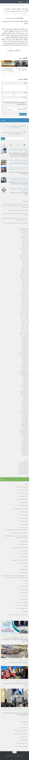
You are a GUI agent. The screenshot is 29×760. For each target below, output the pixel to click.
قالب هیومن (8, 755)
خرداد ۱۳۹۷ (25, 390)
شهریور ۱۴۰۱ (25, 307)
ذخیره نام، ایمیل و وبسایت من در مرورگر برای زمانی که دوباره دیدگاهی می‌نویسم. (15, 103)
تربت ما (21, 1)
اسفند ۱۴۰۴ (25, 239)
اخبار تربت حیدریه (23, 740)
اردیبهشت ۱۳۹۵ (24, 430)
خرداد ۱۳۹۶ (25, 409)
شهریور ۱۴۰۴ (25, 248)
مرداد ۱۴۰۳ (25, 269)
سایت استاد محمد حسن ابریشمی (20, 733)
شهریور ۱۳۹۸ (25, 365)
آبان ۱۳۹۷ (26, 382)
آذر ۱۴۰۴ (26, 243)
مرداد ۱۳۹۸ (25, 367)
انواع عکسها (24, 569)
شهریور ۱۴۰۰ (25, 326)
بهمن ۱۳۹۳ (26, 455)
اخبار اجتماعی (22, 5)
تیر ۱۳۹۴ (26, 447)
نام (13, 92)
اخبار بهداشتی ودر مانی (13, 148)
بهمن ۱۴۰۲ (26, 279)
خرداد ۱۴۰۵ (25, 235)
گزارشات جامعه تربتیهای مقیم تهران (18, 532)
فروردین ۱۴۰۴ (25, 256)
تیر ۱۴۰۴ (26, 252)
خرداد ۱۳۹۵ (25, 429)
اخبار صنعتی (20, 150)
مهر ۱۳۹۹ (26, 344)
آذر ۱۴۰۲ (26, 282)
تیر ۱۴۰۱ (26, 310)
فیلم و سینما (24, 596)
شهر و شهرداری (23, 589)
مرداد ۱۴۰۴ (25, 250)
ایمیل (25, 92)
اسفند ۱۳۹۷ (25, 375)
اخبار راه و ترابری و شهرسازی (20, 508)
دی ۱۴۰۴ (26, 242)
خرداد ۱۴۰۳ (25, 273)
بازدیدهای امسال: (24, 472)
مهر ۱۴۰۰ (26, 325)
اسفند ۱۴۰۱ (25, 297)
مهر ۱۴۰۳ (26, 266)
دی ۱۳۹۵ (26, 417)
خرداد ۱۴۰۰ (25, 331)
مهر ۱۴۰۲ (26, 286)
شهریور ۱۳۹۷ (25, 385)
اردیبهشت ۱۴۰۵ (24, 237)
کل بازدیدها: (25, 473)
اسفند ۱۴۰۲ (25, 278)
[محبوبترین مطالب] (11, 145)
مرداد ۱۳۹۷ (25, 387)
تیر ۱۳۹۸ (26, 369)
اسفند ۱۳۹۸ (25, 356)
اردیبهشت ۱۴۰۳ (24, 274)
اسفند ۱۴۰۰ (25, 317)
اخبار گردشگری (23, 544)
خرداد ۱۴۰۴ (25, 253)
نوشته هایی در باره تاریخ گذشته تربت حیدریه (18, 614)
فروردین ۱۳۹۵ (25, 432)
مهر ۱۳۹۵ (26, 422)
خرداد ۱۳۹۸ (25, 370)
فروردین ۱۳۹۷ (25, 393)
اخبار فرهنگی (16, 5)
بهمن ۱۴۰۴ (26, 240)
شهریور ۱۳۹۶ (25, 404)
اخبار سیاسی (10, 160)
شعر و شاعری (24, 586)
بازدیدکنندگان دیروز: (24, 467)
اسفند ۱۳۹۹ (25, 336)
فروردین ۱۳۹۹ (25, 354)
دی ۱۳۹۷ (26, 378)
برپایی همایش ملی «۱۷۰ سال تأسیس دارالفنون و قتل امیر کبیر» (7, 70)
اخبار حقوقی (15, 160)
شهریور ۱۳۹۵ (25, 424)
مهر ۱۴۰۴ (26, 247)
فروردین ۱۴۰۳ (25, 276)
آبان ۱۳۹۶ (26, 401)
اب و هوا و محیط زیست (22, 486)
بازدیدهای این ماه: (24, 470)
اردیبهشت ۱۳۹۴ (24, 450)
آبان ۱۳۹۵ (26, 421)
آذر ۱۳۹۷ (26, 380)
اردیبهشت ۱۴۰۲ (24, 294)
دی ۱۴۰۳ (26, 261)
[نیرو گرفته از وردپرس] (17, 755)
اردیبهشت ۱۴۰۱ (24, 313)
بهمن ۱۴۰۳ (26, 260)
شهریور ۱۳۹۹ (25, 346)
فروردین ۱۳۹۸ (25, 374)
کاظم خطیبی (23, 13)
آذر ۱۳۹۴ (26, 439)
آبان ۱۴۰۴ (26, 245)
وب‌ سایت (25, 97)
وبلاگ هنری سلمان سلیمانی (21, 746)
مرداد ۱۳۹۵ (25, 426)
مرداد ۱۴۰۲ (25, 289)
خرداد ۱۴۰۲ (25, 292)
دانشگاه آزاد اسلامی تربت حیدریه (20, 730)
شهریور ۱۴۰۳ (25, 268)
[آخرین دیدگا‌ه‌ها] (18, 145)
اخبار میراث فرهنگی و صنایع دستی (22, 169)
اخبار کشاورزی (24, 541)
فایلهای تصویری (23, 592)
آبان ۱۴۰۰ (26, 323)
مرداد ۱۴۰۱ (25, 308)
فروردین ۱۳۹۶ (25, 413)
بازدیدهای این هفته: (24, 468)
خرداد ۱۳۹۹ (25, 351)
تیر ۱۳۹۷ (26, 388)
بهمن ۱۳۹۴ (26, 435)
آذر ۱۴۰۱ (26, 302)
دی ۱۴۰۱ (26, 300)
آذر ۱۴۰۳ (26, 263)
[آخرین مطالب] (4, 145)
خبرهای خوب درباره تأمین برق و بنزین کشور (19, 163)
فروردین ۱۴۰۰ (25, 335)
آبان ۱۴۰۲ (26, 284)
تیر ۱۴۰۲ (26, 291)
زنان (15, 169)
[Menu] (27, 1)
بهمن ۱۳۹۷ (26, 377)
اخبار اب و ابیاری (23, 490)
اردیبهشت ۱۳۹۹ (24, 352)
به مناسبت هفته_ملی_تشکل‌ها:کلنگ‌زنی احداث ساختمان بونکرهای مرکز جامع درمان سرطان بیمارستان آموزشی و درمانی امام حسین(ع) (18, 154)
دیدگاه (25, 83)
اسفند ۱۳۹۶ (25, 395)
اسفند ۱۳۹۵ (25, 414)
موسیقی (25, 611)
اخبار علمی (21, 179)
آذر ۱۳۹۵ (26, 419)
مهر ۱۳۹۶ (26, 403)
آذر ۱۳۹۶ (26, 400)
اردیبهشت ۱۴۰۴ (24, 255)
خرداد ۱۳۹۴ (25, 448)
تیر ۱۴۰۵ (26, 234)
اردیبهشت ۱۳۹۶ (24, 411)
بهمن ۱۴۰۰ (26, 318)
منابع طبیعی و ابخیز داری (22, 608)
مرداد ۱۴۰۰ (25, 328)
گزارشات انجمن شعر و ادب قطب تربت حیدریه (16, 529)
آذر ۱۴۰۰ (26, 321)
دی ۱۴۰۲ (26, 281)
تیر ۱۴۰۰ (26, 330)
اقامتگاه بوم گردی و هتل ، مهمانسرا (19, 560)
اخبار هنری (24, 550)
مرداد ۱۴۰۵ (25, 232)
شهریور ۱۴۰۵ (25, 230)
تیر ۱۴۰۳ (26, 271)
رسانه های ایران (23, 736)
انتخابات (25, 566)
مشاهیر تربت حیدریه (21, 180)
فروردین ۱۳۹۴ (25, 452)
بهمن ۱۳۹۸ (26, 357)
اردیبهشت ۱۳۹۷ (24, 391)
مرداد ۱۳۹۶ (25, 406)
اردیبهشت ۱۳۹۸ (24, 372)
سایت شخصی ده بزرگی (22, 743)
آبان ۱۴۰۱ (26, 304)
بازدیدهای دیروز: (24, 465)
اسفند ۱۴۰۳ (25, 258)
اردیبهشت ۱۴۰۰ (24, 333)
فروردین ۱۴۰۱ (25, 315)
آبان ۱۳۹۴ (26, 440)
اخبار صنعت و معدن (24, 161)
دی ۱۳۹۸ (26, 359)
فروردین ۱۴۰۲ (25, 295)
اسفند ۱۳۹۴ (25, 434)
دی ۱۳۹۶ (26, 398)
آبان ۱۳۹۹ (26, 343)
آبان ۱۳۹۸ (26, 362)
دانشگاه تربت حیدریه (22, 727)
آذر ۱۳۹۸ (26, 361)
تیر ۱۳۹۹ (26, 349)
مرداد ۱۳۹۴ (25, 445)
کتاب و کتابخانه (24, 599)
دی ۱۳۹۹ (26, 339)
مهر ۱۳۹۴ (26, 442)
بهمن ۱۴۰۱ (26, 299)
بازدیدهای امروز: (24, 462)
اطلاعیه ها (25, 556)
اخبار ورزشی (24, 553)
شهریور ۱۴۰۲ (25, 287)
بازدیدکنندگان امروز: (23, 464)
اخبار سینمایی (24, 515)
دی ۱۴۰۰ (26, 320)
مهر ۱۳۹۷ (26, 383)
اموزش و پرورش (23, 563)
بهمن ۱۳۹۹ (26, 338)
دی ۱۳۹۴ (26, 437)
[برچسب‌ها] (24, 145)
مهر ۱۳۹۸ (26, 364)
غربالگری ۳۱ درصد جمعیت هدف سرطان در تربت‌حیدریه (15, 223)
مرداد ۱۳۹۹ (25, 348)
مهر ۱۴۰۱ (26, 305)
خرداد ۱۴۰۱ (25, 312)
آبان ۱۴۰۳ (26, 265)
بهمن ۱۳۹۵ (26, 416)
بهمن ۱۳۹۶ (26, 396)
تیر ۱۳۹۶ (26, 408)
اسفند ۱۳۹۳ (25, 453)
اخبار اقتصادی (20, 148)
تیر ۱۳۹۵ (26, 427)
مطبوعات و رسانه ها (5, 5)
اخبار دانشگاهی (25, 150)
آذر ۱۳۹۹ (26, 341)
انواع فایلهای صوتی (23, 572)
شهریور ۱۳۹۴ (25, 443)
